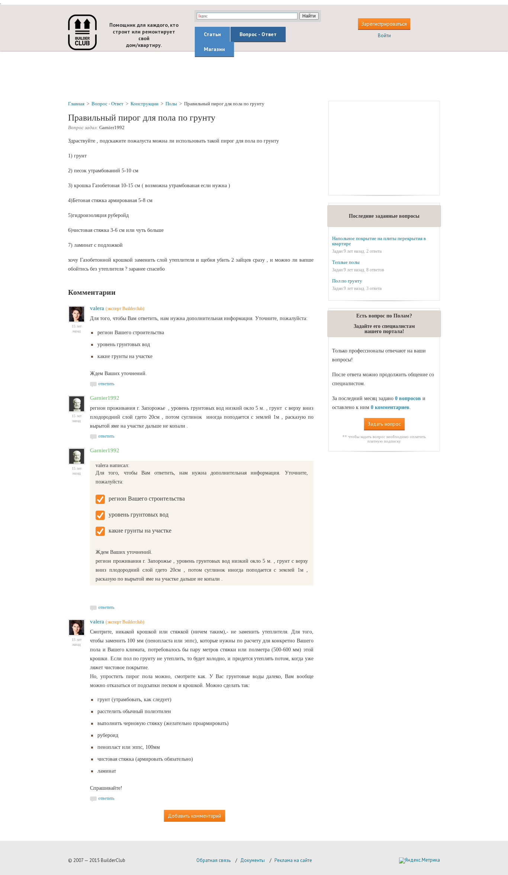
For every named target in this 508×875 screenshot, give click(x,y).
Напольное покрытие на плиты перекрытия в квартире (379, 241)
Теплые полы (346, 262)
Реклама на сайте (293, 860)
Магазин (214, 49)
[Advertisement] (254, 75)
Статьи (212, 34)
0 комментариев (390, 407)
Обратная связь (213, 860)
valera (97, 308)
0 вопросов (408, 398)
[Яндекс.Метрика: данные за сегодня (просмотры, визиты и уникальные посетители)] (419, 860)
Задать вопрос (384, 424)
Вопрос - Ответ (258, 34)
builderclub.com (82, 32)
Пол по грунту (347, 281)
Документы (252, 860)
